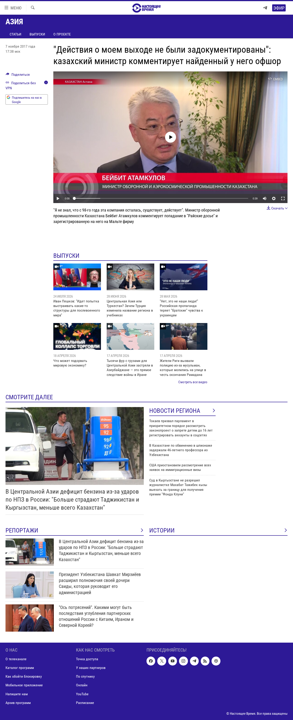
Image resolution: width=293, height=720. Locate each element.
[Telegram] (265, 7)
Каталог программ (19, 668)
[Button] (18, 75)
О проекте (62, 34)
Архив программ (18, 702)
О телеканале (16, 659)
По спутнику (85, 676)
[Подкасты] (216, 661)
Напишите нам (16, 694)
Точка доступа (87, 659)
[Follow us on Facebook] (150, 661)
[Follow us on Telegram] (194, 661)
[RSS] (205, 661)
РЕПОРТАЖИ (21, 530)
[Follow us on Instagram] (183, 661)
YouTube (82, 694)
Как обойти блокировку (23, 676)
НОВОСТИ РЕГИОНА (174, 410)
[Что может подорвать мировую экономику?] (77, 336)
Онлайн (81, 685)
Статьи (15, 34)
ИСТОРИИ (162, 530)
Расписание (85, 702)
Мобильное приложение (24, 685)
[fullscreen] (283, 198)
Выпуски (37, 34)
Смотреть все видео (192, 382)
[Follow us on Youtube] (172, 661)
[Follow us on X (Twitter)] (161, 661)
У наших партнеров (91, 668)
